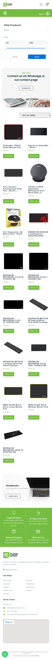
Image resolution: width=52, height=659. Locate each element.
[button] (5, 13)
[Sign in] (47, 13)
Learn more (13, 496)
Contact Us (26, 88)
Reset (15, 57)
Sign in (41, 14)
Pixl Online (35, 656)
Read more (34, 156)
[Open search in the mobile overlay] (41, 4)
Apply (36, 57)
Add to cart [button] (9, 156)
